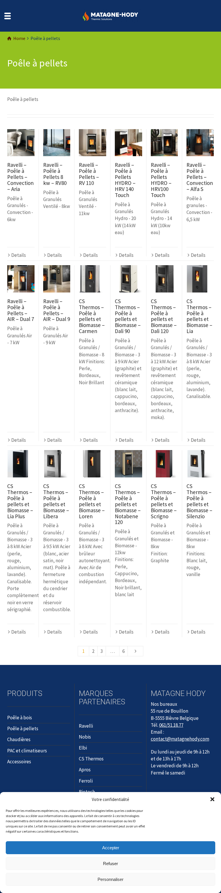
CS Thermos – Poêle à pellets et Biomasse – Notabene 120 (128, 504)
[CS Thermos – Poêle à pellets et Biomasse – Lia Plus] (21, 463)
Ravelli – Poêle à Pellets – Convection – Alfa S (199, 176)
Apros (85, 769)
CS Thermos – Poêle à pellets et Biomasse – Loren (92, 501)
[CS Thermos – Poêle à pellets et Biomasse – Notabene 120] (128, 463)
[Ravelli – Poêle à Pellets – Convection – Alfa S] (200, 142)
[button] (212, 799)
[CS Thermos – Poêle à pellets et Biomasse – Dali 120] (164, 278)
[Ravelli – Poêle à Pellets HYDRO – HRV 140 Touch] (128, 142)
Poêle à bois (19, 717)
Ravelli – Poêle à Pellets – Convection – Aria (20, 176)
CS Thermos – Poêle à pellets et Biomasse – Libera (56, 501)
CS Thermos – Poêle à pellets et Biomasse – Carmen (92, 316)
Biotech (87, 792)
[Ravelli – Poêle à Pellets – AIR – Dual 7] (21, 278)
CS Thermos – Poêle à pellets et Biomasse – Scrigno (164, 501)
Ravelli (86, 726)
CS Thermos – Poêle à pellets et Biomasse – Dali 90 (128, 316)
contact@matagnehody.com (180, 739)
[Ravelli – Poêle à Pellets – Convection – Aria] (21, 142)
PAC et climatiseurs (27, 750)
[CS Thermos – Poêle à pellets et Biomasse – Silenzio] (200, 463)
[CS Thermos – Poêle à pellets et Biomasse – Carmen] (92, 278)
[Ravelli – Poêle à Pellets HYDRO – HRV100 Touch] (164, 142)
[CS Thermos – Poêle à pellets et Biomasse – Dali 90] (128, 278)
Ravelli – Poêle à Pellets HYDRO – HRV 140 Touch (125, 179)
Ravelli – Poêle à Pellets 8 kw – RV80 (54, 173)
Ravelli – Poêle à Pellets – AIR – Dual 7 (20, 310)
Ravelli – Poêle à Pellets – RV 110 (89, 173)
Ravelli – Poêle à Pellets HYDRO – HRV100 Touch (161, 179)
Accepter (110, 847)
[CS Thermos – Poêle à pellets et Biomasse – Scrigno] (164, 463)
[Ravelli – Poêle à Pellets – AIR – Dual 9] (57, 278)
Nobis (85, 737)
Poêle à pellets (22, 728)
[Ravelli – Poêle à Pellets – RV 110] (92, 142)
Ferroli (86, 781)
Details (18, 255)
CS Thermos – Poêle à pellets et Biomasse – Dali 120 (164, 316)
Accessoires (19, 761)
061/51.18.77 (171, 725)
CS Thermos (91, 759)
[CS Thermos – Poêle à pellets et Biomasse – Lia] (200, 278)
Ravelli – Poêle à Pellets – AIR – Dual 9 (56, 310)
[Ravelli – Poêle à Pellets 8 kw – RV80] (57, 142)
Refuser (110, 863)
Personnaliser (110, 879)
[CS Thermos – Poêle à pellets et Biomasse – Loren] (92, 463)
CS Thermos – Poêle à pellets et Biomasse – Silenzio (199, 501)
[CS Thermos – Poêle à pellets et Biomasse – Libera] (57, 463)
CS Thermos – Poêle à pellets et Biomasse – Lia (199, 316)
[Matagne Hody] (110, 15)
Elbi (83, 748)
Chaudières (19, 739)
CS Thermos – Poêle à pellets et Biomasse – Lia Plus (20, 501)
